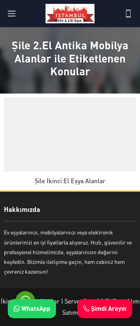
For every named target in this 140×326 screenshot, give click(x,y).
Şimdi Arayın (107, 308)
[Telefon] (128, 13)
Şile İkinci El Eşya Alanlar (70, 181)
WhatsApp (35, 308)
